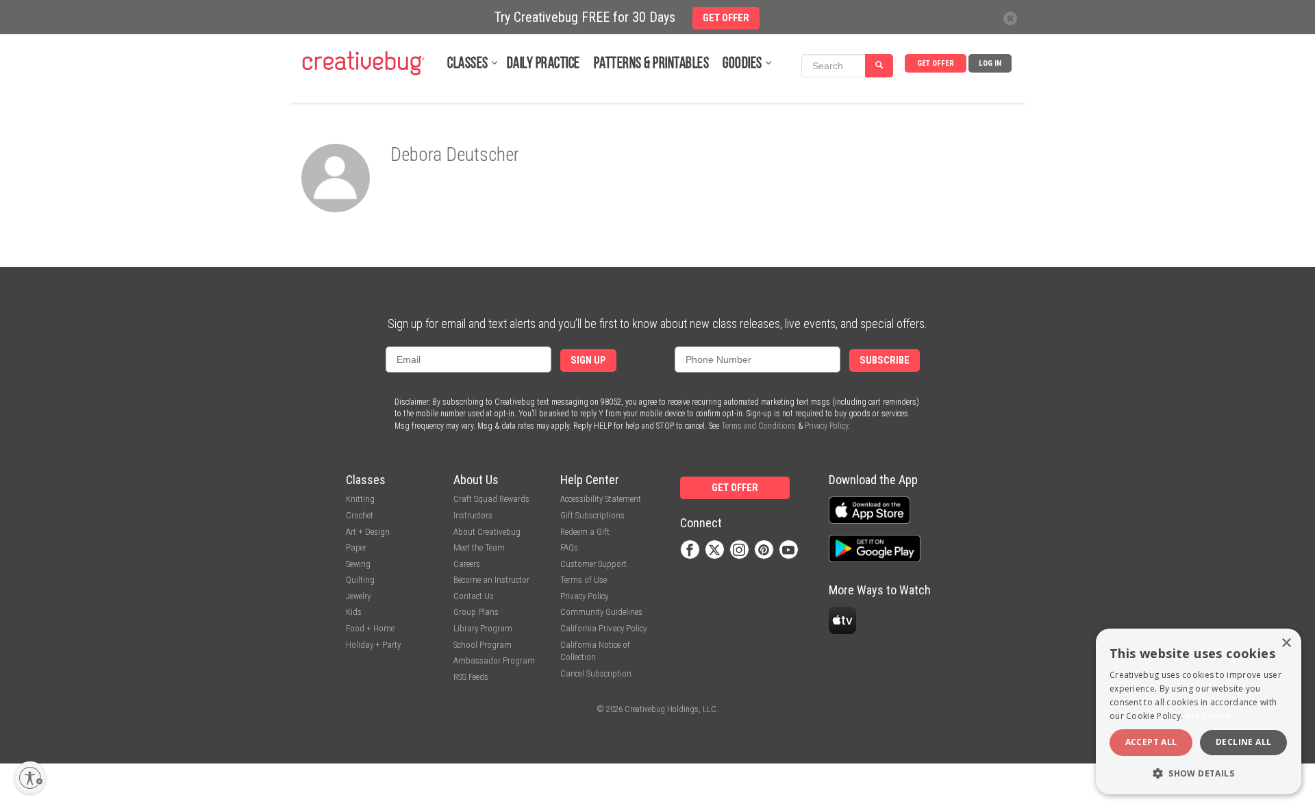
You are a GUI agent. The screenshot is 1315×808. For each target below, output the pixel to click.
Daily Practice (543, 64)
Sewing (358, 564)
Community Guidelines (601, 612)
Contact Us (473, 596)
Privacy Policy (826, 426)
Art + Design (368, 532)
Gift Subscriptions (592, 515)
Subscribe (885, 360)
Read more (1208, 716)
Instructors (472, 515)
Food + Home (370, 628)
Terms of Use (583, 580)
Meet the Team (479, 547)
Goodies (742, 64)
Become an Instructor (491, 580)
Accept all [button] (1151, 742)
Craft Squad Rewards (491, 499)
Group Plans (476, 612)
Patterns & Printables (652, 64)
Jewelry (358, 596)
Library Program (482, 628)
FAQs (569, 547)
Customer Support (593, 564)
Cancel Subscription (595, 673)
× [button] (1286, 643)
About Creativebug (487, 532)
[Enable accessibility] (30, 777)
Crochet (359, 515)
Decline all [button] (1243, 742)
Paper (356, 547)
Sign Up (588, 360)
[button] (1199, 773)
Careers (466, 564)
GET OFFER (935, 63)
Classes (467, 64)
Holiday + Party (373, 645)
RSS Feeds (470, 677)
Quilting (360, 580)
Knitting (360, 499)
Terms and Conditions (758, 426)
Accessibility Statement (600, 499)
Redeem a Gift (585, 532)
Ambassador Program (494, 660)
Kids (354, 612)
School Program (482, 645)
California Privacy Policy (603, 628)
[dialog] (1198, 711)
